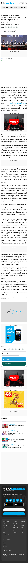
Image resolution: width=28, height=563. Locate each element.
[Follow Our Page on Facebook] (7, 500)
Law (3, 548)
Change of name (7, 550)
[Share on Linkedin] (16, 27)
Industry (22, 527)
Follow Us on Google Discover (9, 31)
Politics (15, 7)
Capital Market (6, 525)
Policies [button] (20, 554)
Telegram (7, 359)
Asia (4, 532)
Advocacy (5, 529)
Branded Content (7, 534)
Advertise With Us (12, 554)
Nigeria (15, 532)
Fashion (22, 523)
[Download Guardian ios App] (19, 504)
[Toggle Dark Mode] (22, 3)
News (3, 7)
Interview (5, 543)
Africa (4, 531)
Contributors (6, 521)
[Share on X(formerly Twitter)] (8, 27)
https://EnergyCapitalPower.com (18, 103)
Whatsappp (8, 363)
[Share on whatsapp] (11, 27)
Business (20, 7)
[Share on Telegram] (19, 349)
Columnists (16, 531)
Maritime (23, 531)
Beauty (15, 525)
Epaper (7, 7)
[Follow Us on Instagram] (14, 500)
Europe (15, 523)
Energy (4, 527)
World (22, 532)
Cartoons (15, 529)
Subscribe (14, 514)
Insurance (23, 529)
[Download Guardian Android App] (8, 504)
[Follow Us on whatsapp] (21, 500)
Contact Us (5, 555)
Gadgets (5, 546)
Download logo (18, 312)
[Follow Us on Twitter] (10, 500)
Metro (11, 7)
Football (22, 525)
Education (15, 527)
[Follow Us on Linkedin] (17, 500)
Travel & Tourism (6, 539)
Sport (25, 7)
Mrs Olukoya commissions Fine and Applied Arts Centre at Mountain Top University (16, 433)
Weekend (5, 541)
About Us (4, 554)
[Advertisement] (14, 467)
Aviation (4, 523)
